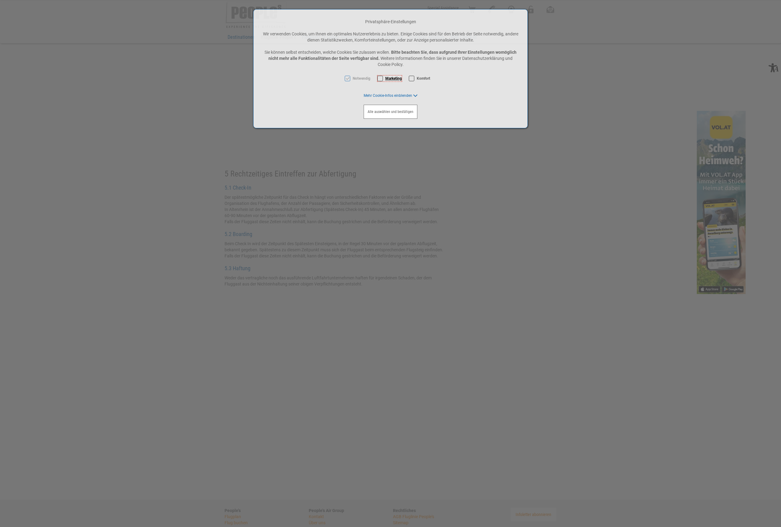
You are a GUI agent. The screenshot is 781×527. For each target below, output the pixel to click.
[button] (391, 95)
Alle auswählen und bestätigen (390, 112)
